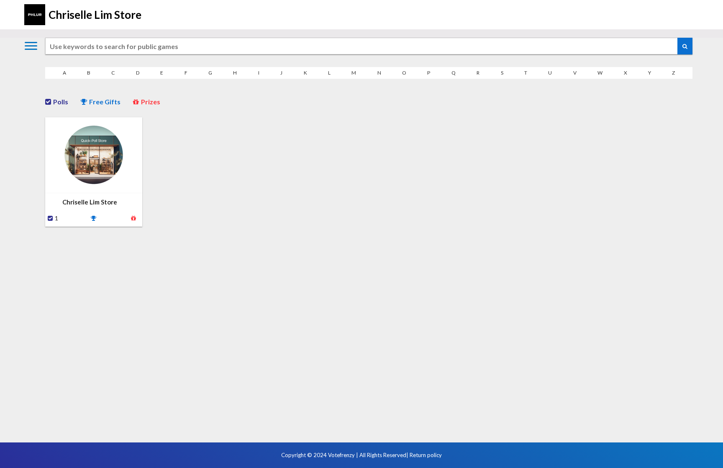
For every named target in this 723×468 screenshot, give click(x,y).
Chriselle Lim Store (95, 14)
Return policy (426, 455)
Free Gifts (104, 102)
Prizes (150, 102)
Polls (60, 102)
